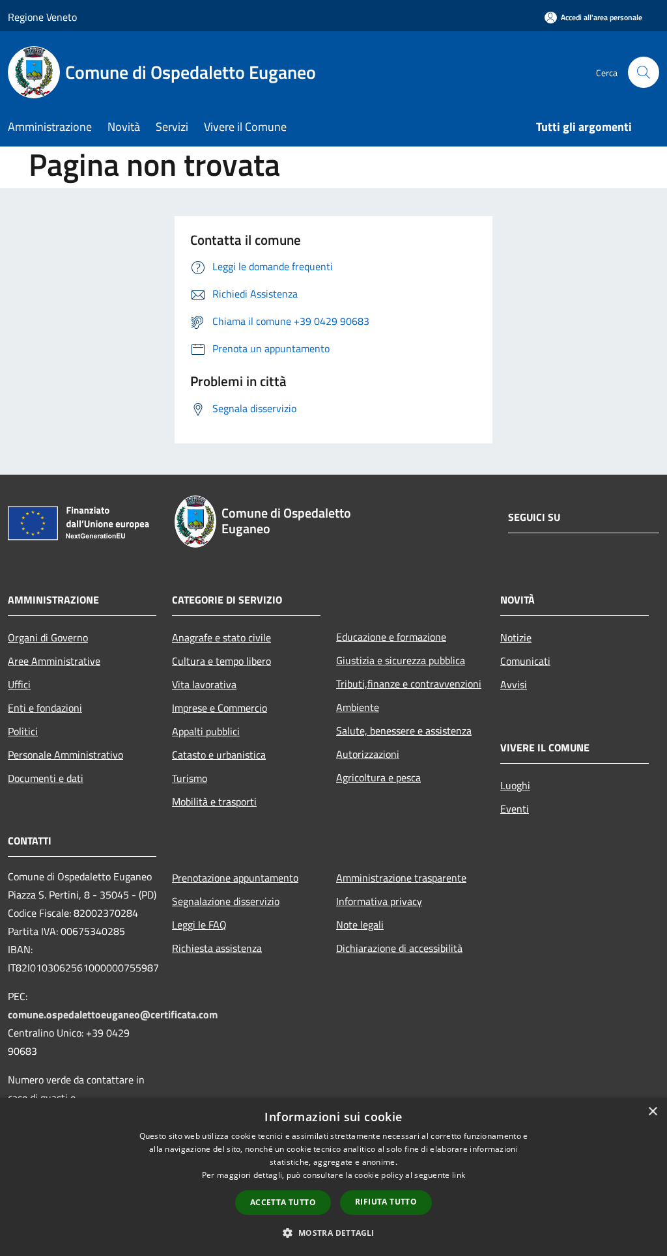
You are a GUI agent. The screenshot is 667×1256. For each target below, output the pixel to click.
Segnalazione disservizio (225, 901)
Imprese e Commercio (219, 708)
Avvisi (513, 684)
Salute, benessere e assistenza (404, 730)
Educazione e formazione (391, 637)
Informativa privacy (379, 901)
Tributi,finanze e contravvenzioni (408, 683)
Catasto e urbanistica (219, 754)
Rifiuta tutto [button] (386, 1201)
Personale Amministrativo (65, 754)
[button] (333, 1232)
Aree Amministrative (54, 661)
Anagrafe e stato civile (221, 637)
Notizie (516, 637)
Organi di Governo (48, 637)
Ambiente (357, 707)
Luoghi (515, 785)
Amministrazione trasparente (401, 878)
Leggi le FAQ (199, 924)
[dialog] (333, 1177)
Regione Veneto (42, 17)
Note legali (360, 924)
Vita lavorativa (204, 684)
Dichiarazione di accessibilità (399, 948)
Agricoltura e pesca (378, 777)
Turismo (189, 778)
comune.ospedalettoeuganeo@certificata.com (113, 1014)
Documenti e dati (45, 778)
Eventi (514, 808)
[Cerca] (643, 72)
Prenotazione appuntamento (235, 878)
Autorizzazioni (367, 754)
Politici (23, 731)
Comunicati (525, 661)
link (458, 1174)
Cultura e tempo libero (221, 661)
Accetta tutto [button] (283, 1202)
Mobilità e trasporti (214, 801)
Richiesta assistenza (217, 948)
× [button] (652, 1112)
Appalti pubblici (206, 731)
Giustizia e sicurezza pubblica (400, 660)
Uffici (19, 684)
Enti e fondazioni (45, 708)
